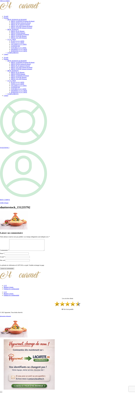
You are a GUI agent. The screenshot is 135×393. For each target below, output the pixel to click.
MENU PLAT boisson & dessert (20, 24)
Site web (2, 260)
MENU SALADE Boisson (19, 38)
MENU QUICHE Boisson (19, 36)
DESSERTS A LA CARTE (19, 49)
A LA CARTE (11, 39)
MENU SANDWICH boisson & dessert (22, 21)
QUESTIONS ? (4, 147)
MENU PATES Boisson (18, 33)
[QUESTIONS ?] (23, 144)
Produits (6, 18)
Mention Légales (8, 287)
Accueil (6, 16)
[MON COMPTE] (23, 196)
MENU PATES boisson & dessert (21, 23)
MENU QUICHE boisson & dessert (21, 28)
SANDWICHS (15, 46)
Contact (6, 54)
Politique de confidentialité (11, 289)
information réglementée (5, 316)
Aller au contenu (5, 1)
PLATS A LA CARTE (17, 41)
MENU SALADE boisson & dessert (21, 26)
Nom (2, 253)
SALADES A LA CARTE (19, 44)
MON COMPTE (5, 200)
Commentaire (4, 250)
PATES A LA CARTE (17, 43)
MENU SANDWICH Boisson (20, 34)
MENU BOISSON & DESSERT (17, 19)
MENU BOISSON (13, 29)
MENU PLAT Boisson (17, 31)
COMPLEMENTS (12, 52)
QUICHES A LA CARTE (18, 47)
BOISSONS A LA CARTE (19, 51)
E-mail (2, 257)
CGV (5, 285)
